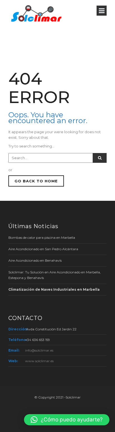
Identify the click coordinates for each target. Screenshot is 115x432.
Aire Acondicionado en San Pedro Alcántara (43, 249)
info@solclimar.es (39, 350)
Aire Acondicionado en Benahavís (35, 260)
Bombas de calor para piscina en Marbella (41, 237)
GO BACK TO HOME (36, 181)
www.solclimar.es (39, 361)
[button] (66, 419)
